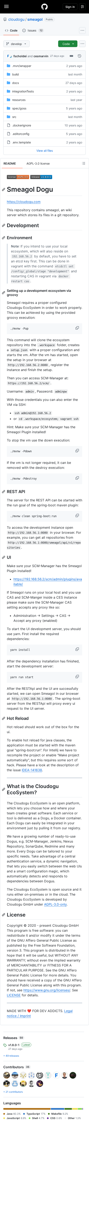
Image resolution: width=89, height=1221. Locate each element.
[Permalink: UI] (4, 557)
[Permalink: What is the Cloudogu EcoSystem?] (4, 789)
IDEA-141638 (32, 770)
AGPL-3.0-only (55, 904)
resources (18, 100)
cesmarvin (41, 56)
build (15, 74)
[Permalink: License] (4, 915)
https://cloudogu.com (24, 202)
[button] (78, 328)
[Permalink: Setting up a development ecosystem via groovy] (4, 293)
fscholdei (20, 56)
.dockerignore (21, 125)
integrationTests (23, 91)
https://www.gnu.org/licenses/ (46, 990)
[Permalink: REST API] (4, 492)
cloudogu (16, 19)
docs (15, 83)
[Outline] (83, 163)
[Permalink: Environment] (4, 238)
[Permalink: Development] (4, 225)
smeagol (35, 19)
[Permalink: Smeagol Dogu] (4, 189)
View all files (44, 150)
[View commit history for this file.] (79, 56)
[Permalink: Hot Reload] (4, 718)
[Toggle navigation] (6, 6)
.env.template (21, 142)
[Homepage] (44, 6)
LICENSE (14, 995)
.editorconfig (20, 134)
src (14, 117)
